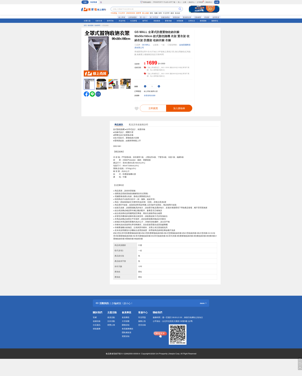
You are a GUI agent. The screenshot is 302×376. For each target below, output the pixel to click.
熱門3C (145, 20)
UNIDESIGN (130, 13)
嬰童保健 (168, 20)
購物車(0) (209, 2)
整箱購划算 (187, 17)
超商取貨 (216, 17)
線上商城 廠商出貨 (151, 91)
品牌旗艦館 (132, 17)
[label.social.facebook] (86, 94)
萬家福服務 (147, 2)
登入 (179, 2)
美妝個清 (156, 20)
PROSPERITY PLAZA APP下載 (164, 2)
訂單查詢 (200, 2)
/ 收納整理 (97, 25)
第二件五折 (154, 17)
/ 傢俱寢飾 (90, 25)
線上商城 (121, 17)
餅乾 (151, 13)
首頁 (85, 25)
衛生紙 (177, 13)
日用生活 (191, 20)
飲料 (160, 13)
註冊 (184, 2)
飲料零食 (110, 20)
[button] (98, 94)
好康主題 (87, 20)
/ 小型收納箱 (105, 25)
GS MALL (146, 44)
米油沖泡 (122, 20)
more (202, 303)
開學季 (138, 13)
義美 (172, 13)
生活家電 (133, 20)
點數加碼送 (165, 17)
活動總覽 (197, 17)
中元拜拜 (121, 13)
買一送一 (143, 17)
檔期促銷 (176, 17)
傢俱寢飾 (203, 20)
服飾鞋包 (214, 20)
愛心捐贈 (145, 13)
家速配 (206, 17)
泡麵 (155, 13)
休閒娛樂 (180, 20)
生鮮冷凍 (98, 20)
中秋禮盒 (114, 13)
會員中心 (192, 2)
